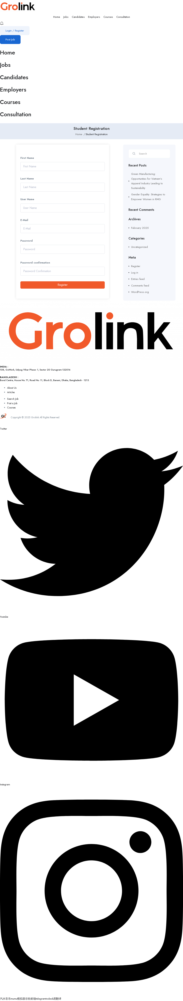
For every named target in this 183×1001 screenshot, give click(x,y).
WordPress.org (140, 292)
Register (63, 285)
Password (26, 241)
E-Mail (24, 220)
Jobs (65, 17)
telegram (41, 999)
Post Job (10, 39)
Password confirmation (35, 263)
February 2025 (140, 228)
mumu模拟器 (18, 999)
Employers (94, 17)
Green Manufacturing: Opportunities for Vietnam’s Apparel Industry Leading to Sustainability (147, 181)
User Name (27, 199)
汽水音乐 (5, 999)
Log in (134, 273)
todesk (49, 999)
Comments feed (140, 286)
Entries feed (138, 279)
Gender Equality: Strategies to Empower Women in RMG (148, 196)
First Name (27, 158)
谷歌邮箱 (30, 999)
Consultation (123, 17)
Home (56, 17)
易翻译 (57, 999)
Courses (108, 17)
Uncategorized (139, 247)
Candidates (78, 17)
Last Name (27, 179)
